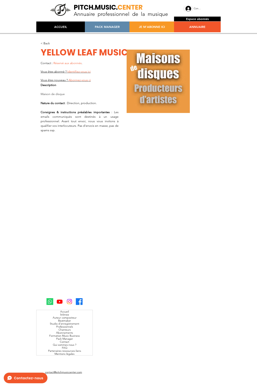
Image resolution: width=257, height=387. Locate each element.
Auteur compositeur (65, 317)
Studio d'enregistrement (64, 323)
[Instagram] (69, 301)
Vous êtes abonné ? (66, 71)
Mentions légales (65, 353)
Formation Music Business (64, 335)
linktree (64, 314)
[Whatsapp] (49, 301)
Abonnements (64, 332)
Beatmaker (64, 320)
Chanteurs (65, 329)
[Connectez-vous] (188, 9)
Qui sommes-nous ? (64, 344)
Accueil (64, 311)
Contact (64, 341)
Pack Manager (64, 338)
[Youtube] (59, 301)
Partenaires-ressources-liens (64, 350)
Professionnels (64, 326)
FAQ (64, 347)
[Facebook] (79, 301)
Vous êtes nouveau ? (66, 80)
